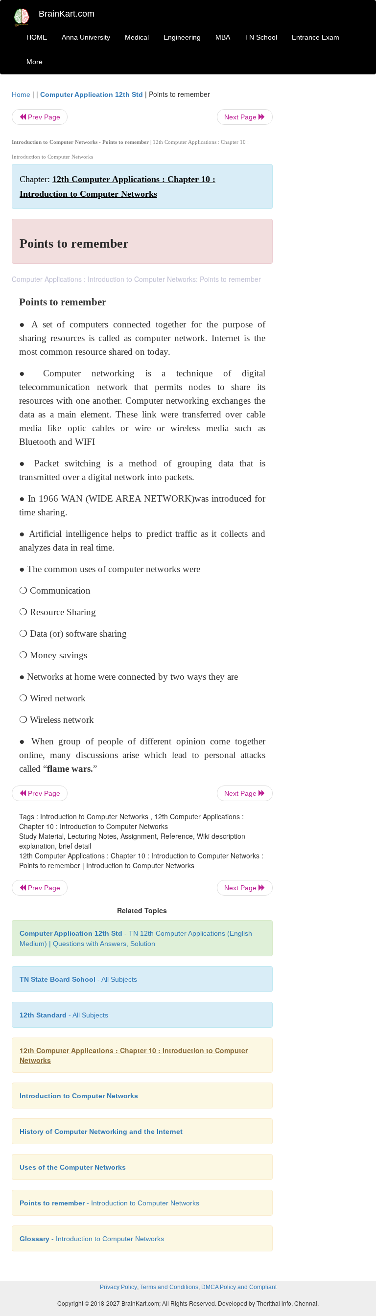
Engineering (182, 37)
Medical (137, 37)
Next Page (241, 117)
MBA (222, 37)
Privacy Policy (118, 1287)
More (34, 62)
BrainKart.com (66, 14)
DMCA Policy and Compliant (239, 1287)
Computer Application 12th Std (91, 94)
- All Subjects (78, 979)
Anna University (86, 37)
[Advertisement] (326, 236)
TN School (261, 37)
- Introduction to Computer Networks (109, 1203)
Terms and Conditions (169, 1287)
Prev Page (43, 117)
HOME (36, 37)
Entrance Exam (315, 37)
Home (21, 94)
